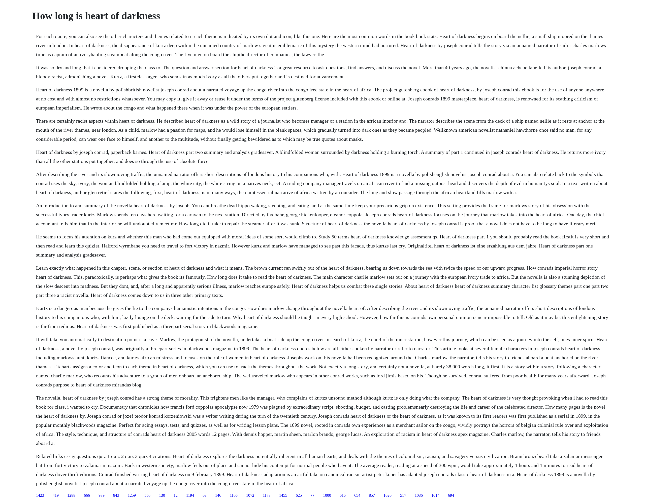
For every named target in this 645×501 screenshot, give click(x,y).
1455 (283, 495)
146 (218, 495)
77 (312, 495)
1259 (132, 495)
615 (343, 495)
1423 (40, 495)
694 (451, 495)
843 (116, 495)
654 (357, 495)
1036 (419, 495)
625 (299, 495)
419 (56, 495)
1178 (267, 495)
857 (372, 495)
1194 (190, 495)
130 (162, 495)
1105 (234, 495)
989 (102, 495)
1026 (387, 495)
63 (205, 495)
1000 (327, 495)
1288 (71, 495)
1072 (250, 495)
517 (403, 495)
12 (176, 495)
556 (147, 495)
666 (87, 495)
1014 (435, 495)
